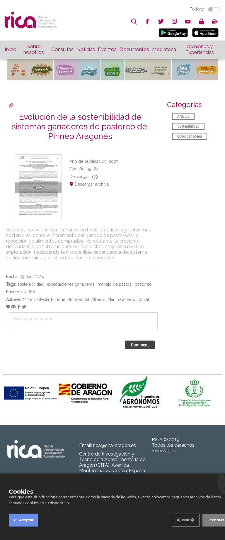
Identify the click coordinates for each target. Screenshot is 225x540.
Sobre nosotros (33, 49)
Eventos (107, 49)
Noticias (85, 49)
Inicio (10, 49)
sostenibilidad (30, 284)
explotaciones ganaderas (70, 284)
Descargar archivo (91, 184)
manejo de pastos (115, 284)
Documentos (134, 49)
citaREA (28, 292)
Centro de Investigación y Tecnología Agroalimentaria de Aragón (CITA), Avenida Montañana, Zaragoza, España (112, 462)
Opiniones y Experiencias (199, 49)
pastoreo (143, 284)
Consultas (62, 49)
